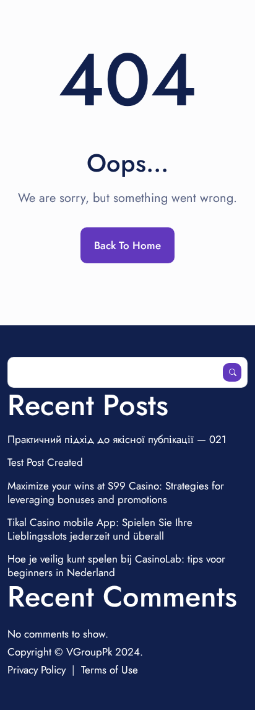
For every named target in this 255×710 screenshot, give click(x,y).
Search (232, 372)
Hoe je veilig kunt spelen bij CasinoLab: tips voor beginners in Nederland (116, 565)
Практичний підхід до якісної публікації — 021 (117, 439)
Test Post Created (45, 462)
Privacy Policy (36, 669)
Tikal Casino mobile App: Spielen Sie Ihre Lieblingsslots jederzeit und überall (99, 529)
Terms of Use (109, 669)
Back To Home (127, 245)
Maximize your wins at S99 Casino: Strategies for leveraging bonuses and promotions (115, 492)
